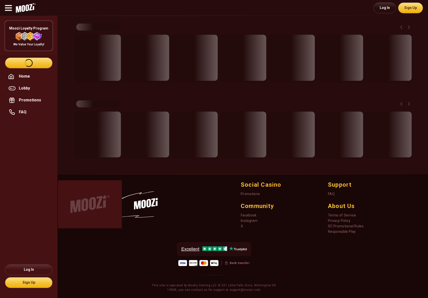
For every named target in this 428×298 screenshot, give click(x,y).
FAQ (331, 194)
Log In (385, 8)
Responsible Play (342, 231)
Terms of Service (342, 215)
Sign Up (410, 8)
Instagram (249, 220)
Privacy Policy (339, 220)
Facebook (249, 215)
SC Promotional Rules (346, 226)
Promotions (250, 194)
